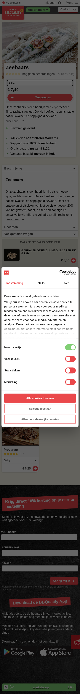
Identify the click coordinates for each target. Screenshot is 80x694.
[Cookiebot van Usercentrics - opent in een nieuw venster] (59, 272)
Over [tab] (66, 282)
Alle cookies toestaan (40, 398)
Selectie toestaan (40, 408)
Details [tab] (40, 282)
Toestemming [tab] (14, 282)
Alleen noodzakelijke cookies (40, 419)
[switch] (70, 359)
